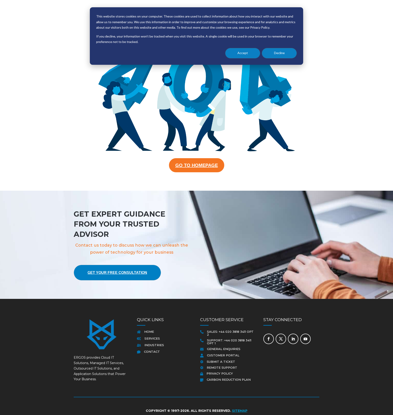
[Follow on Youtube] (305, 339)
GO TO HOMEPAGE (196, 165)
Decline (279, 53)
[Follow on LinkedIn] (293, 339)
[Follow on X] (281, 339)
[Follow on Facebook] (268, 339)
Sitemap (239, 411)
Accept (242, 53)
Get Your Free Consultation (117, 273)
